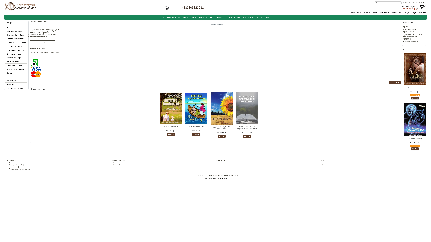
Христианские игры (14, 58)
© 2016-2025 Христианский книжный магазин (208, 175)
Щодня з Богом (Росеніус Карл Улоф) (221, 128)
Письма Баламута (415, 138)
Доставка (367, 13)
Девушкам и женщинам (252, 17)
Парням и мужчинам (232, 17)
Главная (352, 13)
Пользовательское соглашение (410, 37)
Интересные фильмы (15, 88)
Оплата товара (409, 31)
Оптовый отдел (384, 13)
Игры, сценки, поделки (15, 50)
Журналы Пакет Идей (15, 35)
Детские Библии (13, 62)
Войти (405, 2)
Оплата (374, 13)
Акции (414, 13)
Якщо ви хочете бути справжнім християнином (247, 128)
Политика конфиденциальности (410, 40)
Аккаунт (325, 163)
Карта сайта (117, 165)
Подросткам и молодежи (193, 17)
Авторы (359, 13)
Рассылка (325, 165)
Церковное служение (172, 17)
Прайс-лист (422, 13)
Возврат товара (409, 33)
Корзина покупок (404, 13)
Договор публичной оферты (413, 35)
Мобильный (212, 178)
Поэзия (9, 77)
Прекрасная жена (415, 88)
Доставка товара (410, 29)
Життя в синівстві (171, 127)
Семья (266, 17)
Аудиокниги (11, 84)
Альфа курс (11, 81)
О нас (406, 26)
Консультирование (14, 54)
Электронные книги (214, 17)
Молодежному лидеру (15, 39)
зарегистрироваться (417, 2)
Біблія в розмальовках (196, 127)
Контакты (394, 13)
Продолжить (395, 83)
